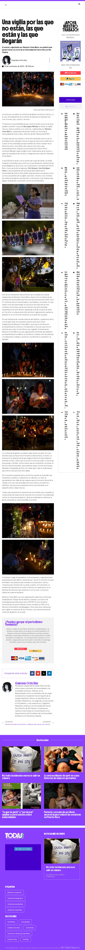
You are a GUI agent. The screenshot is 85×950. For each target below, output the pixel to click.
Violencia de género (15, 898)
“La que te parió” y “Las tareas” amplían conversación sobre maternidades (18, 814)
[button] (32, 673)
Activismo (11, 922)
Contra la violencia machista (18, 933)
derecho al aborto (14, 892)
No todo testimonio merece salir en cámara (21, 777)
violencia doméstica (15, 904)
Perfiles (26, 939)
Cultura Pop (12, 939)
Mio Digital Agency (70, 947)
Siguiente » (43, 820)
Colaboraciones (13, 928)
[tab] (70, 100)
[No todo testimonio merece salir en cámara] (62, 851)
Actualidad (25, 922)
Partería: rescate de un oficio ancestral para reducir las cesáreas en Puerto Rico (62, 814)
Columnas (30, 928)
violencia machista (14, 910)
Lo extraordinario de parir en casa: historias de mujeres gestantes (62, 777)
